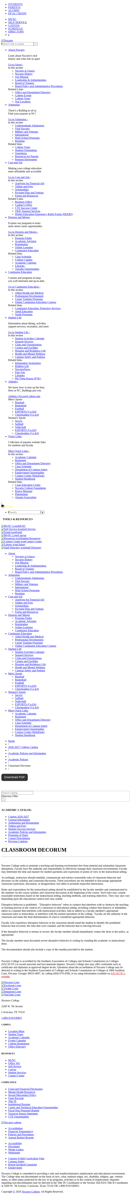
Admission (14, 104)
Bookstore (20, 460)
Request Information (26, 159)
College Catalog (23, 259)
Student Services (17, 1072)
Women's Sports (17, 692)
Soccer (18, 420)
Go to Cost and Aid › (19, 177)
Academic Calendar (25, 262)
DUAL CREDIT (17, 13)
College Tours (22, 98)
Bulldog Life (22, 366)
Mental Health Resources (21, 1092)
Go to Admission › (18, 119)
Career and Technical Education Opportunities (33, 1107)
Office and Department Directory (33, 92)
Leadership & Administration (30, 80)
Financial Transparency (20, 1131)
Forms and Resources (26, 195)
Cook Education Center (27, 485)
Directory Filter (10, 796)
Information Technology (28, 363)
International (21, 134)
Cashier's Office (23, 204)
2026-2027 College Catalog (23, 747)
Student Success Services (21, 829)
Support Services (24, 341)
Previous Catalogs (18, 841)
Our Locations (23, 101)
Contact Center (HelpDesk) (30, 475)
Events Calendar (17, 1040)
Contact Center (16, 1075)
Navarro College (31, 1191)
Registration (21, 244)
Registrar (20, 140)
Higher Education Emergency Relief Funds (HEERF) (44, 214)
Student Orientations (26, 150)
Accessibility (15, 1143)
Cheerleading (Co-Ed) (27, 414)
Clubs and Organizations (28, 344)
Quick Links (15, 436)
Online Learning (24, 247)
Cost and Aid (15, 162)
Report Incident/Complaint (22, 1164)
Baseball (19, 402)
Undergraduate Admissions (29, 125)
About (11, 553)
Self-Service (14, 1066)
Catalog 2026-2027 (18, 816)
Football (19, 408)
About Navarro (16, 49)
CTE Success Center (26, 208)
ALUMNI (13, 10)
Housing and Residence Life (30, 350)
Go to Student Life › (19, 332)
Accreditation (15, 1128)
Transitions (21, 153)
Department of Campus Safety (31, 469)
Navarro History (24, 73)
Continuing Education (27, 250)
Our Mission (21, 76)
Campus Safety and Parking (30, 356)
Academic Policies (18, 759)
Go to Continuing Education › (24, 286)
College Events (23, 95)
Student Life (14, 317)
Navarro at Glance (25, 70)
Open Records (16, 1098)
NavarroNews (22, 369)
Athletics (13, 381)
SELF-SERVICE (17, 22)
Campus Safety (16, 1161)
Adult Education (24, 311)
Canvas (12, 1069)
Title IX (12, 1101)
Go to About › (15, 64)
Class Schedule (23, 256)
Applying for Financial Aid (29, 183)
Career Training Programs (29, 299)
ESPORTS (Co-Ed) (25, 411)
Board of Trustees (24, 83)
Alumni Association (25, 497)
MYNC (12, 19)
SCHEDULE (15, 28)
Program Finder (23, 238)
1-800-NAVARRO (11, 1017)
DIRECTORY (16, 31)
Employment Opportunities (29, 472)
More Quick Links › (19, 451)
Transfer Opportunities (27, 269)
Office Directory (17, 1046)
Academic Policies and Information (27, 753)
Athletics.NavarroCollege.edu (24, 396)
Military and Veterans (26, 131)
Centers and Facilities (26, 347)
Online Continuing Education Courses (35, 302)
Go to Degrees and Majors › (23, 232)
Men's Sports (15, 673)
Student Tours (15, 1034)
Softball (19, 424)
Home (11, 741)
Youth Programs (23, 314)
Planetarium (21, 494)
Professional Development (29, 296)
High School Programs (27, 137)
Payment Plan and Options (29, 192)
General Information (19, 819)
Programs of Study (18, 835)
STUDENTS (15, 4)
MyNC (12, 1060)
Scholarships (22, 189)
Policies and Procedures (21, 1134)
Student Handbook (25, 478)
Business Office (23, 201)
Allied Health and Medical (29, 292)
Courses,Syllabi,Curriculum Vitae (26, 1158)
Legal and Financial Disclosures (25, 1088)
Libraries (20, 265)
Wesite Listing (16, 1149)
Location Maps (16, 1031)
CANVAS (13, 25)
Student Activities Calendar (29, 338)
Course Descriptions (19, 838)
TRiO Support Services (27, 211)
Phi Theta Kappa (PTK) (28, 378)
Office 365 (14, 1063)
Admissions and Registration (23, 822)
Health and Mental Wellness (30, 353)
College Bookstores (18, 1043)
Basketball (20, 405)
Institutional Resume (19, 1104)
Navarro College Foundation (30, 488)
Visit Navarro (22, 128)
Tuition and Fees (24, 186)
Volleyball (20, 427)
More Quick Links (18, 710)
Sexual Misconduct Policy (22, 1095)
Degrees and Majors (19, 217)
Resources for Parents (26, 156)
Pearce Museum (23, 491)
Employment (15, 1167)
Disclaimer (14, 1146)
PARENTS (14, 7)
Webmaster (14, 1152)
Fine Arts (20, 372)
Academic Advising (25, 241)
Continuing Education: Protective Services (38, 308)
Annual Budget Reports (21, 1137)
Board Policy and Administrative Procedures (39, 86)
